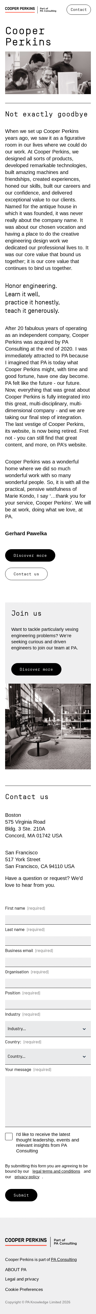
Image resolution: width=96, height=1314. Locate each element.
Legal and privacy (22, 1279)
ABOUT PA (15, 1270)
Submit (21, 1195)
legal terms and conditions (56, 1171)
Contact (79, 10)
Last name (16, 929)
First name (16, 908)
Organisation (18, 972)
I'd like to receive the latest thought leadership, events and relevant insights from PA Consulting (47, 1142)
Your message (19, 1069)
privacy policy (27, 1177)
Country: (14, 1042)
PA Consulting (64, 1259)
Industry (13, 1014)
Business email (20, 950)
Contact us (26, 574)
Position (13, 993)
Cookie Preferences (24, 1289)
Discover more (30, 555)
